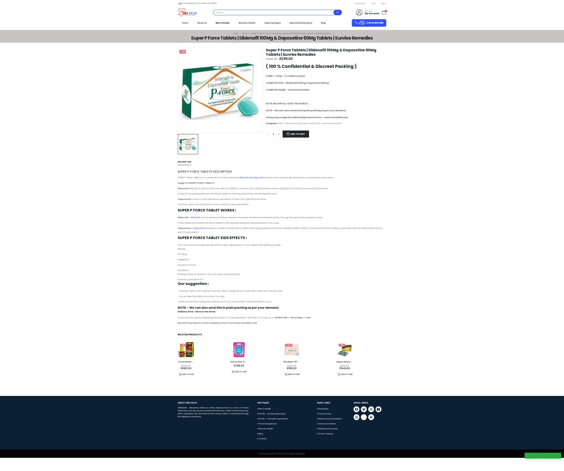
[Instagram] (371, 409)
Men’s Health (223, 22)
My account (360, 3)
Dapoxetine (199, 228)
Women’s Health (247, 22)
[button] (543, 456)
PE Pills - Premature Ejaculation (328, 123)
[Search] (337, 12)
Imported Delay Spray (300, 22)
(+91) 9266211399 (370, 22)
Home (185, 22)
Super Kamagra (272, 22)
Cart (373, 3)
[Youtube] (378, 409)
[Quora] (364, 417)
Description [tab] (184, 161)
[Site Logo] (187, 12)
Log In (383, 3)
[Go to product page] (239, 350)
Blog (323, 22)
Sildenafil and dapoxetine (252, 177)
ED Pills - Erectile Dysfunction (289, 123)
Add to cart (298, 134)
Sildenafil (195, 217)
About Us (202, 22)
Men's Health (308, 123)
